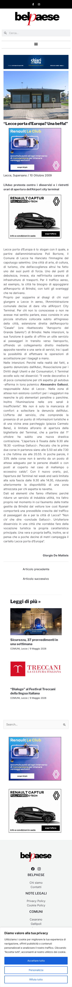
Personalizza (36, 970)
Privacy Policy (36, 901)
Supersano (20, 175)
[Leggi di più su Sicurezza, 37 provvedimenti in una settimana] (36, 621)
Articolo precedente (36, 569)
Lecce (7, 175)
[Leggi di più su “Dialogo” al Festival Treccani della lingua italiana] (36, 670)
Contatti (36, 887)
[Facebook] (33, 869)
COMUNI (15, 648)
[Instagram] (39, 869)
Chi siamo (36, 882)
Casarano (36, 919)
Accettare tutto (36, 960)
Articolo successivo (36, 578)
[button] (36, 44)
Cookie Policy (36, 905)
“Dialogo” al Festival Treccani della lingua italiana (32, 691)
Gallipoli (36, 923)
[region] (36, 957)
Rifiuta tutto (36, 979)
